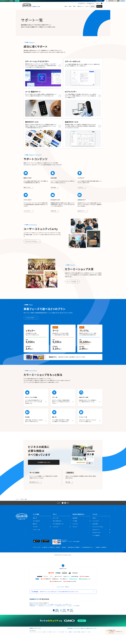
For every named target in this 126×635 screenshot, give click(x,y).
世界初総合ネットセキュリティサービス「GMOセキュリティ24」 (38, 604)
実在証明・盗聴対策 (32, 605)
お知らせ (97, 3)
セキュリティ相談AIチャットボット (67, 604)
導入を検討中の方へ (81, 3)
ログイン (87, 6)
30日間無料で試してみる (43, 462)
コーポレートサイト (60, 586)
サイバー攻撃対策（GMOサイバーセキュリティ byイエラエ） (44, 605)
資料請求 (92, 6)
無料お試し (99, 6)
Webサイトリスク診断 (58, 604)
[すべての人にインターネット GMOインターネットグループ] (117, 1)
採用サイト (67, 586)
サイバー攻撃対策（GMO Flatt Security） (60, 605)
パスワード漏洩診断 (51, 604)
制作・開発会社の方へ (90, 3)
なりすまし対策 (69, 605)
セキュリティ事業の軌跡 (76, 605)
